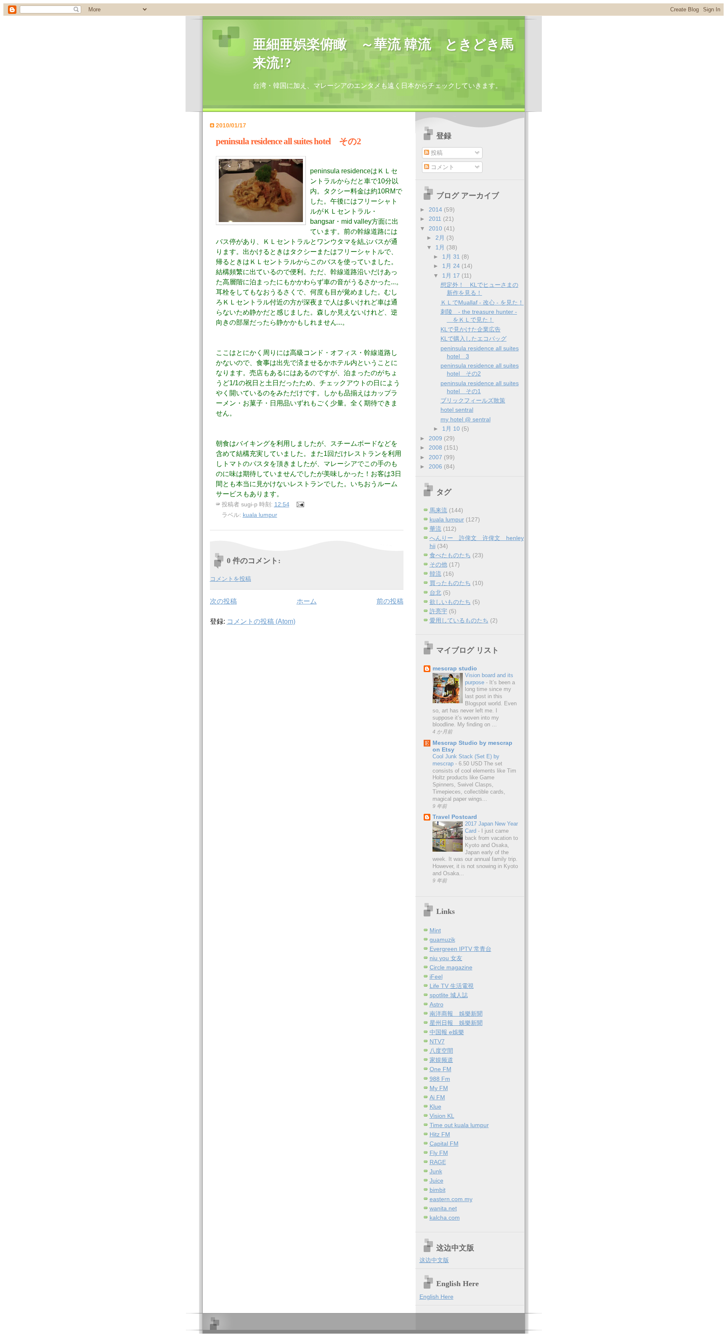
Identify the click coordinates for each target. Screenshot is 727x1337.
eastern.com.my (451, 1199)
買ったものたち (450, 583)
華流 (435, 529)
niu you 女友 (446, 958)
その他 (438, 564)
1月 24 (452, 266)
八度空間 (441, 1051)
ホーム (307, 601)
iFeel (436, 977)
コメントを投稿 (230, 579)
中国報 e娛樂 (447, 1032)
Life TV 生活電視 (452, 986)
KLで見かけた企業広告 (470, 329)
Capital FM (444, 1144)
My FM (439, 1088)
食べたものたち (450, 555)
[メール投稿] (299, 504)
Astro (436, 1004)
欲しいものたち (450, 602)
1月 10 (452, 429)
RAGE (438, 1162)
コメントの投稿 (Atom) (261, 621)
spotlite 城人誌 (449, 995)
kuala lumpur (260, 514)
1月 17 (452, 276)
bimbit (438, 1190)
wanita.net (443, 1208)
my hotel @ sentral (465, 419)
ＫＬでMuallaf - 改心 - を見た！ (482, 302)
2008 (436, 448)
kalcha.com (445, 1218)
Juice (436, 1181)
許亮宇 (438, 611)
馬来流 (438, 510)
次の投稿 (223, 601)
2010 (436, 228)
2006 (436, 466)
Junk (436, 1171)
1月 (440, 247)
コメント (441, 167)
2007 (436, 457)
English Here (436, 1297)
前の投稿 (390, 601)
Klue (435, 1107)
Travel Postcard (454, 817)
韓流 (435, 574)
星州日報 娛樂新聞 (456, 1023)
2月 (440, 238)
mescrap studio (454, 668)
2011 (436, 219)
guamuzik (442, 940)
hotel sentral (456, 410)
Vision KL (442, 1116)
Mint (435, 930)
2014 (436, 210)
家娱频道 (441, 1060)
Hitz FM (440, 1134)
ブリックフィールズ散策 (472, 400)
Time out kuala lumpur (459, 1125)
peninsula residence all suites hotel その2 (288, 141)
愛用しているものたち (459, 620)
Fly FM (439, 1153)
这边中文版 (434, 1260)
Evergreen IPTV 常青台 (460, 949)
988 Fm (440, 1079)
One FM (440, 1069)
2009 (436, 438)
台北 (435, 593)
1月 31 (452, 257)
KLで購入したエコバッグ (473, 339)
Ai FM (437, 1097)
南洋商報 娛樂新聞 (456, 1014)
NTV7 (437, 1041)
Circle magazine (451, 967)
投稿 (436, 153)
